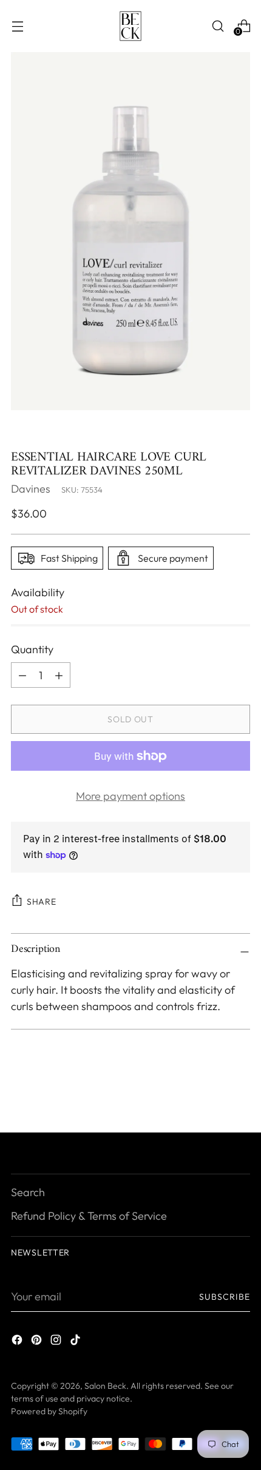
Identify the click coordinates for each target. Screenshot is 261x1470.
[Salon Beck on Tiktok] (76, 1342)
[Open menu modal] (17, 25)
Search (28, 1192)
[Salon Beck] (130, 26)
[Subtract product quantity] (59, 675)
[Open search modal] (217, 25)
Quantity (32, 649)
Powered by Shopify (49, 1411)
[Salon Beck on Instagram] (57, 1342)
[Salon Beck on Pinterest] (37, 1342)
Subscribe (225, 1296)
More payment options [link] (130, 796)
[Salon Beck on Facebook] (18, 1342)
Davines (30, 489)
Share (41, 901)
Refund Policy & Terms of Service (89, 1216)
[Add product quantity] (22, 675)
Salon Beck (105, 1385)
